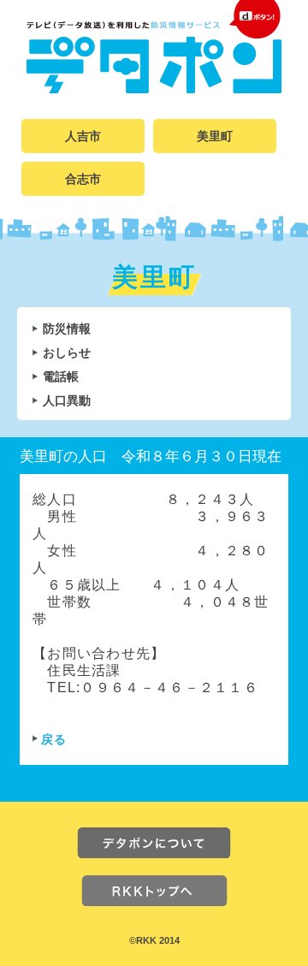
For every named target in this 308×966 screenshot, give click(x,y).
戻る (54, 739)
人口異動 (67, 400)
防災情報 (67, 328)
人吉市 (83, 136)
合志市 (83, 179)
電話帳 (61, 376)
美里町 (215, 136)
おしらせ (67, 352)
